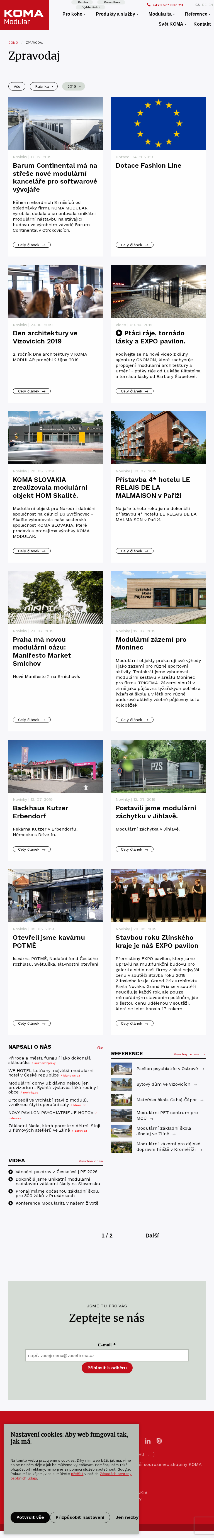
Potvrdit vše (30, 1517)
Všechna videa (91, 1161)
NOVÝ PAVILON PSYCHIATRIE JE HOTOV (52, 1115)
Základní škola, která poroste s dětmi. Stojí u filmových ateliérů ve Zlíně (54, 1128)
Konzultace (112, 2)
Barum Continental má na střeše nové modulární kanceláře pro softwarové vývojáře (55, 177)
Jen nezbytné (131, 1517)
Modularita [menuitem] (160, 14)
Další (152, 1235)
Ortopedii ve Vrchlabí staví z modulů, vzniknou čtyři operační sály (48, 1102)
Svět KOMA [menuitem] (171, 24)
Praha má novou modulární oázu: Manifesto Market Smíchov (42, 651)
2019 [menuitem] (71, 86)
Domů (13, 43)
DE (204, 5)
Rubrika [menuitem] (42, 86)
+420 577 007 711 (168, 5)
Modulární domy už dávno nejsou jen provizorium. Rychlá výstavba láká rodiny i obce (53, 1088)
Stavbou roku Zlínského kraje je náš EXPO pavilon (157, 941)
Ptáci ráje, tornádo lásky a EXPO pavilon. (150, 337)
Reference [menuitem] (196, 14)
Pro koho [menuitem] (72, 14)
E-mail (107, 1344)
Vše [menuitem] (17, 86)
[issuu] (159, 1440)
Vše (100, 1047)
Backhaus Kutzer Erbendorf (40, 812)
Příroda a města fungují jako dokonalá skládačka (49, 1060)
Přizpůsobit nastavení (80, 1517)
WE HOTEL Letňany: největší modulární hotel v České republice (51, 1073)
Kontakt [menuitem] (202, 24)
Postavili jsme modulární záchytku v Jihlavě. (156, 812)
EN (211, 5)
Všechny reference (190, 1054)
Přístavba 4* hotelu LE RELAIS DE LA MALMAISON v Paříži (153, 488)
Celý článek (32, 245)
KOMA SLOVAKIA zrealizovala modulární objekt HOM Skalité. (50, 488)
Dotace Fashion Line (148, 165)
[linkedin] (148, 1440)
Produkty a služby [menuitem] (115, 14)
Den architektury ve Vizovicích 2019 (45, 337)
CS (197, 5)
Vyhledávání (91, 7)
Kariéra (83, 2)
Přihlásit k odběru (107, 1367)
